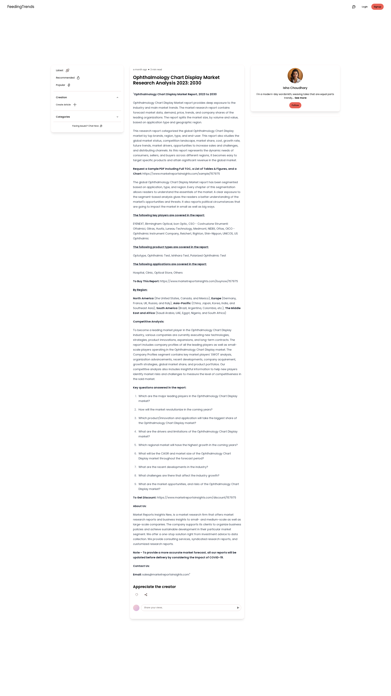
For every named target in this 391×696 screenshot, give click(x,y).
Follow (295, 105)
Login (365, 6)
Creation (61, 97)
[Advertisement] (195, 38)
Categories (63, 117)
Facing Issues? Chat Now (85, 125)
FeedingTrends (20, 6)
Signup (377, 6)
